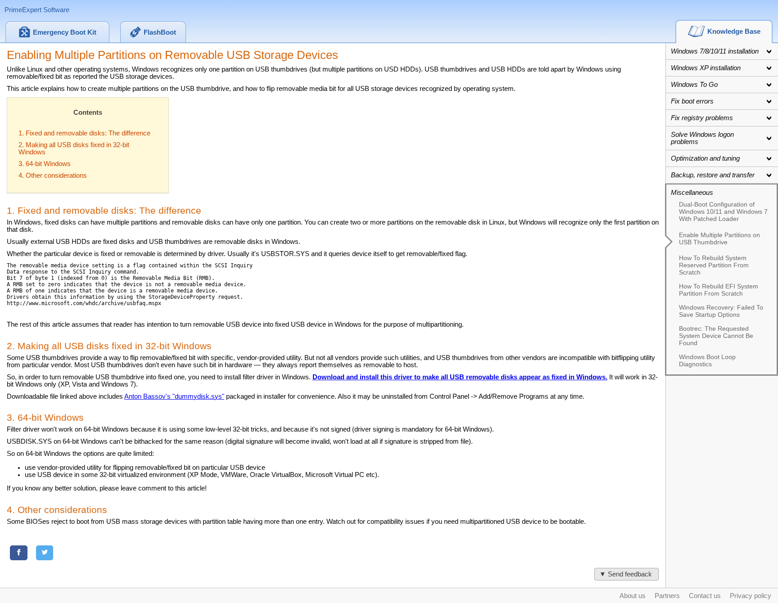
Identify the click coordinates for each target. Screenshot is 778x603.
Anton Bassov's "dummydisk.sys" (174, 396)
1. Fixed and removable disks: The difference (84, 133)
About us (633, 595)
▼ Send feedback (626, 574)
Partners (667, 595)
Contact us (705, 595)
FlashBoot (160, 32)
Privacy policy (750, 595)
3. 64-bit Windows (44, 163)
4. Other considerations (52, 175)
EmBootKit (64, 32)
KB (733, 31)
